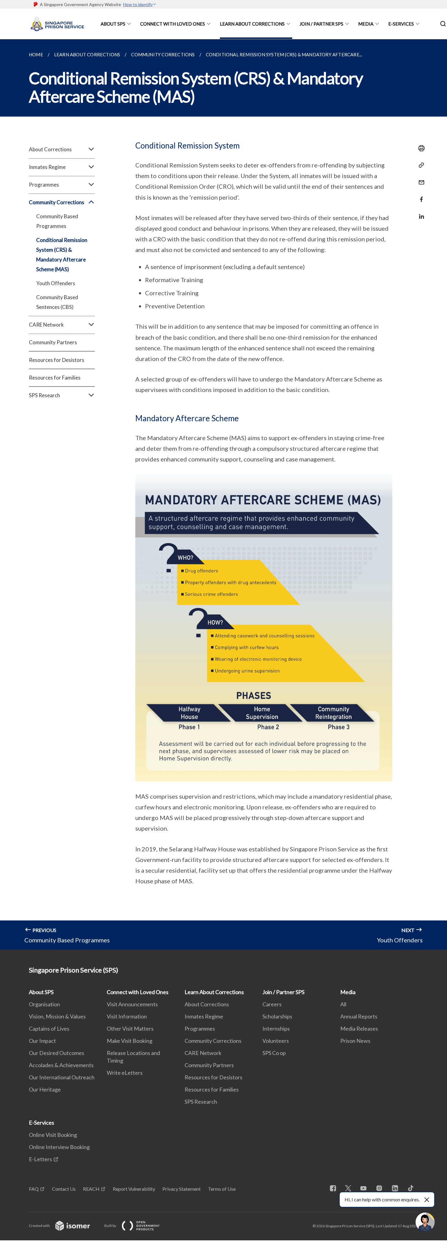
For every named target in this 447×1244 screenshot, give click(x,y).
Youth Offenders (55, 283)
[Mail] (419, 178)
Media (365, 23)
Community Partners (53, 342)
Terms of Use (222, 1189)
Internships (276, 1028)
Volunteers (275, 1040)
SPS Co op (274, 1053)
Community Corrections (213, 1040)
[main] (223, 494)
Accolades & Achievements (61, 1065)
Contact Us (64, 1189)
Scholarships (277, 1016)
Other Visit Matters (130, 1028)
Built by (110, 1225)
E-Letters (40, 1159)
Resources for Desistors (56, 360)
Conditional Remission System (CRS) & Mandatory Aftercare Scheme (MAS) (61, 254)
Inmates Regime (204, 1016)
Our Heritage (45, 1089)
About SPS (113, 23)
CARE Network (203, 1053)
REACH (91, 1189)
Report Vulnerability (134, 1189)
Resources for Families (55, 377)
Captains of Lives (49, 1028)
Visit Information (127, 1016)
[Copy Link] (419, 165)
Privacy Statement (181, 1189)
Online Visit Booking (53, 1134)
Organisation (44, 1004)
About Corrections (207, 1004)
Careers (272, 1004)
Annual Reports (358, 1016)
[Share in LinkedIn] (419, 213)
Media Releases (359, 1028)
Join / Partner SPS (321, 23)
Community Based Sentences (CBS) (57, 302)
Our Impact (42, 1040)
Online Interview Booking (59, 1147)
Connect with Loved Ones (172, 23)
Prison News (355, 1040)
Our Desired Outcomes (56, 1053)
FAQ (34, 1189)
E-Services (401, 23)
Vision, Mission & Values (57, 1016)
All (343, 1004)
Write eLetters (125, 1072)
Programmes (200, 1028)
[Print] (419, 148)
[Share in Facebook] (419, 195)
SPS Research (201, 1101)
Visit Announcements (132, 1004)
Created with (39, 1225)
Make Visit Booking (129, 1040)
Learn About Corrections (252, 23)
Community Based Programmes (57, 221)
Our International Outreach (62, 1077)
